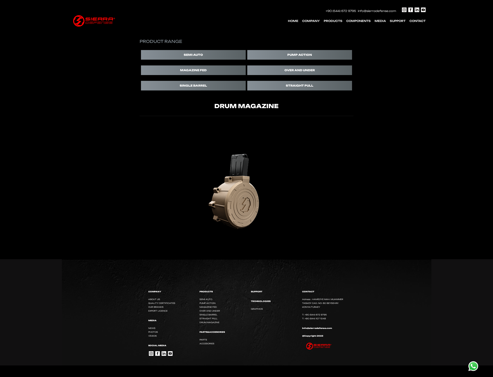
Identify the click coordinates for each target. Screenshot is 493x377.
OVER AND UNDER (299, 70)
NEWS (151, 328)
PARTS (203, 340)
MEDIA (380, 21)
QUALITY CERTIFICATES (161, 303)
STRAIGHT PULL (299, 85)
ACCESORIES (207, 343)
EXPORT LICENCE (158, 311)
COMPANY (311, 21)
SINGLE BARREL (193, 85)
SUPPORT (398, 21)
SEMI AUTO (193, 54)
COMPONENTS (358, 21)
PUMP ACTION (299, 54)
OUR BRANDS (155, 307)
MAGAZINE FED (193, 70)
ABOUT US (154, 299)
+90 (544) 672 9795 (341, 11)
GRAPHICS (257, 309)
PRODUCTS (333, 21)
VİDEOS (152, 336)
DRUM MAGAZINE (209, 322)
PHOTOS (153, 332)
